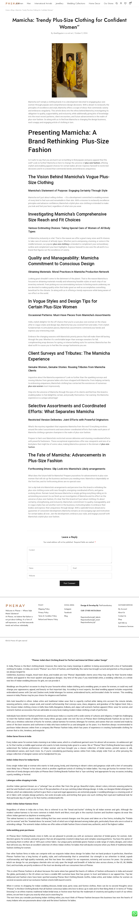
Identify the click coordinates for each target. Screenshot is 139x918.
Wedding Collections (76, 3)
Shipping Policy (44, 609)
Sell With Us (122, 623)
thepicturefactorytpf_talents (90, 617)
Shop (120, 619)
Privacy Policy (43, 612)
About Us (121, 612)
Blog (12, 10)
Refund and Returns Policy (48, 619)
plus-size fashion (92, 163)
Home (7, 10)
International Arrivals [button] (43, 3)
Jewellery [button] (59, 3)
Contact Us (122, 616)
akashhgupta (58, 33)
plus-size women (35, 386)
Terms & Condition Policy (47, 616)
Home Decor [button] (94, 3)
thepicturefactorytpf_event (90, 620)
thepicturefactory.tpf (88, 622)
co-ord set (69, 33)
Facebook (68, 612)
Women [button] (20, 3)
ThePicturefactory (105, 605)
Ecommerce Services (125, 626)
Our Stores (108, 3)
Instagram (67, 609)
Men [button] (29, 3)
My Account (122, 609)
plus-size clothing (61, 244)
